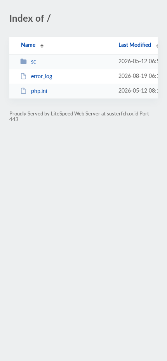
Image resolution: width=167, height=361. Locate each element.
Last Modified (134, 45)
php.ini (39, 91)
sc (33, 62)
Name (28, 45)
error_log (41, 76)
